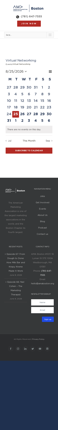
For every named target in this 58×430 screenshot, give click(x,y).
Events (9, 64)
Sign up (47, 319)
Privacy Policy (38, 339)
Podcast (42, 227)
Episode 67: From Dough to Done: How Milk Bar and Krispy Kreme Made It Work (15, 262)
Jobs (42, 196)
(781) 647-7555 (31, 16)
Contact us (42, 234)
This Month (29, 140)
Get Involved (42, 202)
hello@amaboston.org (42, 283)
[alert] (29, 129)
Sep (48, 140)
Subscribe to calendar (29, 150)
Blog (42, 221)
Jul (9, 140)
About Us (42, 215)
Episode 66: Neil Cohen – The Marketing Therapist (15, 288)
